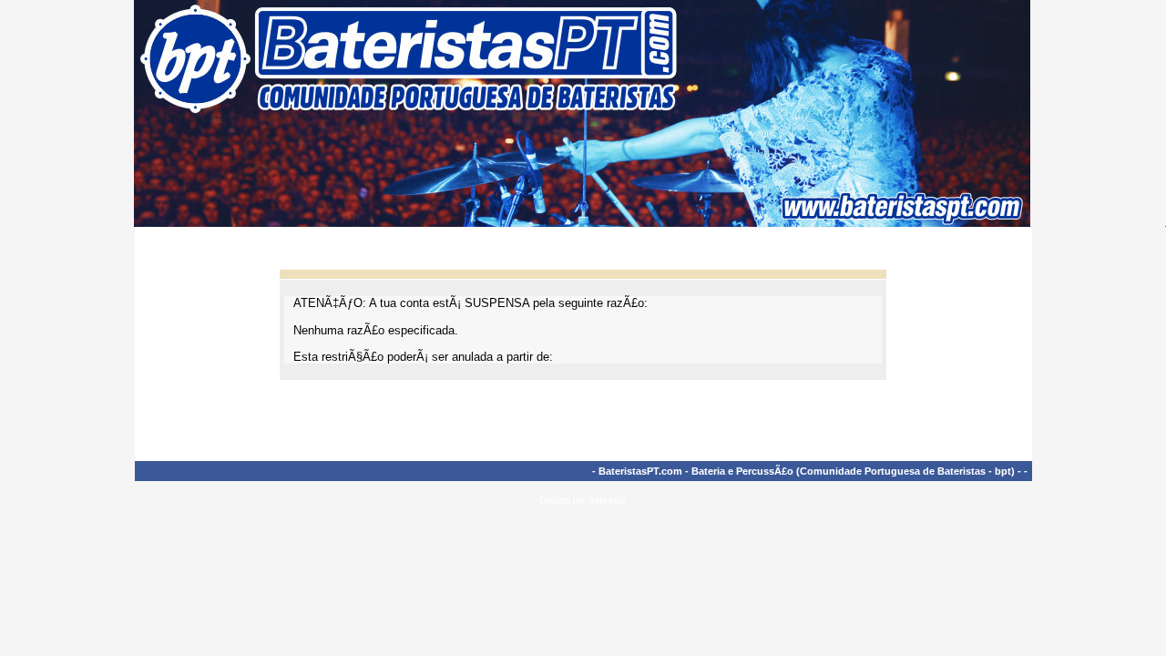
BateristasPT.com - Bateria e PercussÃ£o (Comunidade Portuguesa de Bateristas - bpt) (806, 471)
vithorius (608, 500)
